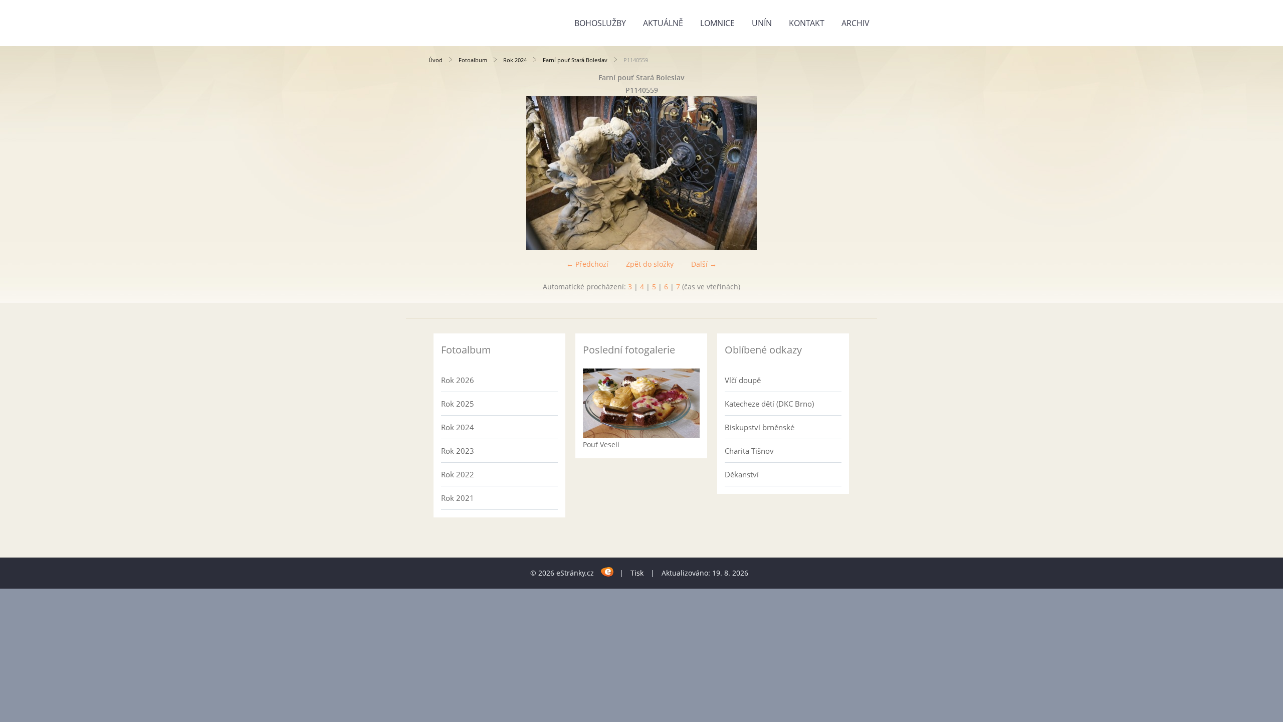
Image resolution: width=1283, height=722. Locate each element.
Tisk (637, 573)
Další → (704, 264)
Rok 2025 (457, 404)
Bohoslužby (600, 23)
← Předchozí (587, 264)
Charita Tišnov (749, 451)
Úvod (436, 60)
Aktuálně (663, 23)
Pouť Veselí (601, 444)
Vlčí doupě (743, 380)
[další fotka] (838, 173)
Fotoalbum (473, 60)
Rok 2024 (515, 60)
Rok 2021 (457, 498)
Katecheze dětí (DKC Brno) (769, 404)
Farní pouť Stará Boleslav (575, 60)
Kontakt (806, 23)
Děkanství (742, 474)
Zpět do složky (650, 264)
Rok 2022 (457, 474)
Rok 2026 (457, 380)
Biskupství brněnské (759, 427)
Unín (762, 23)
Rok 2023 (457, 451)
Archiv (855, 23)
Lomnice (717, 23)
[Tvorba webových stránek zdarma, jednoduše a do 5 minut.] (607, 571)
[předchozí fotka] (445, 173)
